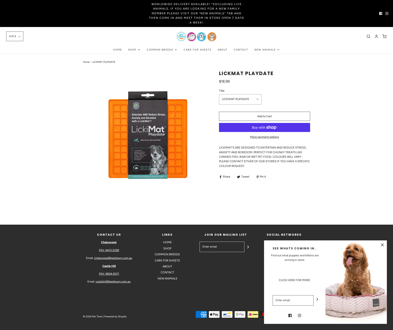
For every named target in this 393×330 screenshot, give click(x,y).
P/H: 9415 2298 (109, 250)
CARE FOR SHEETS (197, 49)
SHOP (167, 248)
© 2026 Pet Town (93, 316)
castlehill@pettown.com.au (113, 281)
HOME (117, 49)
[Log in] (376, 36)
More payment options (264, 137)
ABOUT (223, 49)
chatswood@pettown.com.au (113, 258)
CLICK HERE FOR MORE (295, 280)
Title (222, 90)
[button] (14, 36)
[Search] (368, 36)
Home (86, 62)
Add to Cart (264, 116)
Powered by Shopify (115, 316)
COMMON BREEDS (167, 254)
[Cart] (384, 36)
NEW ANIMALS (167, 278)
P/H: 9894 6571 (109, 274)
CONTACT (241, 49)
